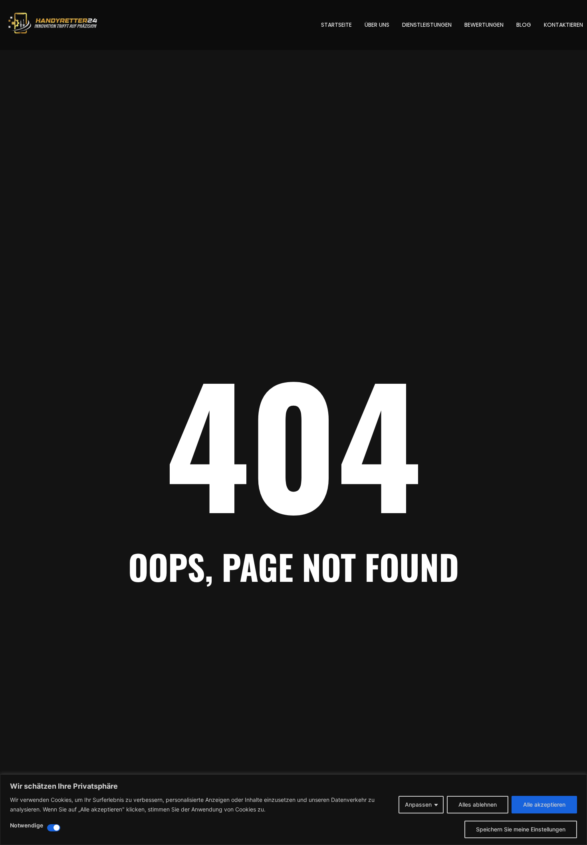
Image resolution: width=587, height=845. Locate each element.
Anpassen (418, 804)
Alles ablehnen (477, 804)
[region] (293, 809)
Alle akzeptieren (544, 804)
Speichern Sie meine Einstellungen (520, 829)
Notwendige (26, 826)
